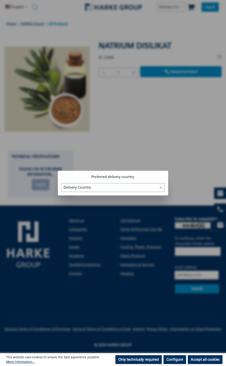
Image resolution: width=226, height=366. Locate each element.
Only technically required (138, 359)
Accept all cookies (205, 359)
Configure (174, 359)
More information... (20, 362)
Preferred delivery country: (113, 177)
